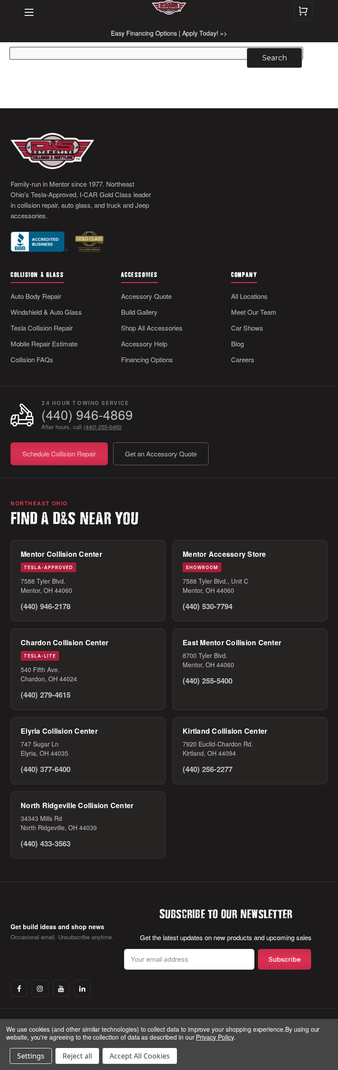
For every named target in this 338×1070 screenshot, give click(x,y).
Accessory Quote (146, 296)
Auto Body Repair (36, 296)
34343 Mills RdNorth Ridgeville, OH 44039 (59, 823)
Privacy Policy (214, 1037)
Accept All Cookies (140, 1056)
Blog (237, 343)
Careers (242, 359)
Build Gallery (139, 311)
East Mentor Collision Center (232, 642)
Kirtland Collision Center (225, 731)
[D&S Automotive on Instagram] (40, 988)
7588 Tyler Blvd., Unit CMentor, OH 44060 (215, 586)
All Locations (249, 296)
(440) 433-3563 (45, 843)
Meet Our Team (253, 311)
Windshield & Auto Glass (46, 311)
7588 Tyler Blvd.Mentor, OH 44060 (46, 586)
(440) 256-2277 (207, 769)
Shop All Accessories (152, 327)
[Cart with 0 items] (303, 11)
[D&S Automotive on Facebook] (19, 988)
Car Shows (247, 327)
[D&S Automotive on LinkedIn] (82, 988)
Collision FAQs (32, 359)
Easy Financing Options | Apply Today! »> (169, 33)
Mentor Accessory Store (224, 554)
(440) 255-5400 (207, 680)
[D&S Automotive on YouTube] (61, 988)
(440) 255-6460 (102, 427)
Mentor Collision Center (61, 554)
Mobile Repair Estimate (44, 343)
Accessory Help (144, 343)
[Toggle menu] (25, 6)
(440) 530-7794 (207, 606)
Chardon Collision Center (64, 642)
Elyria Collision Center (59, 731)
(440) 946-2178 (45, 606)
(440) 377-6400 (45, 769)
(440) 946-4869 (87, 414)
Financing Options (147, 359)
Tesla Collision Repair (42, 327)
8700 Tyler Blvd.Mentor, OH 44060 (208, 660)
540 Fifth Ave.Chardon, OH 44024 (49, 674)
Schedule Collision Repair (59, 453)
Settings (30, 1056)
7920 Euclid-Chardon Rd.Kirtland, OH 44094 (218, 748)
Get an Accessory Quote (161, 453)
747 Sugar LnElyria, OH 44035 (44, 748)
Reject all (77, 1056)
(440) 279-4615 (45, 694)
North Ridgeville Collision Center (77, 805)
